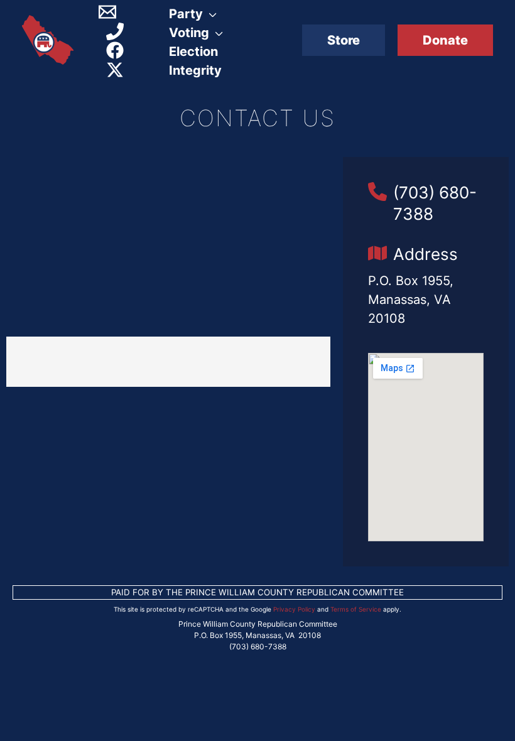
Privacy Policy (294, 609)
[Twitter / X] (115, 69)
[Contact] (107, 12)
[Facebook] (115, 50)
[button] (343, 40)
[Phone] (115, 31)
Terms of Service (355, 609)
